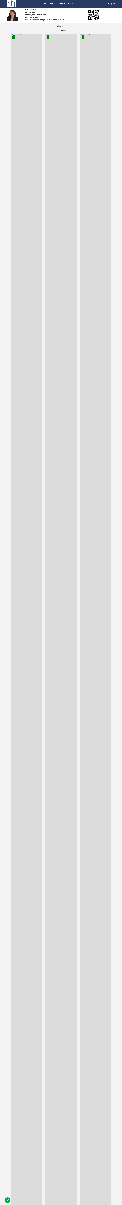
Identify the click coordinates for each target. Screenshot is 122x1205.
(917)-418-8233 (31, 12)
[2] (61, 636)
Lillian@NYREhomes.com (35, 15)
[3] (95, 636)
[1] (26, 636)
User (70, 4)
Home (51, 4)
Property (61, 4)
